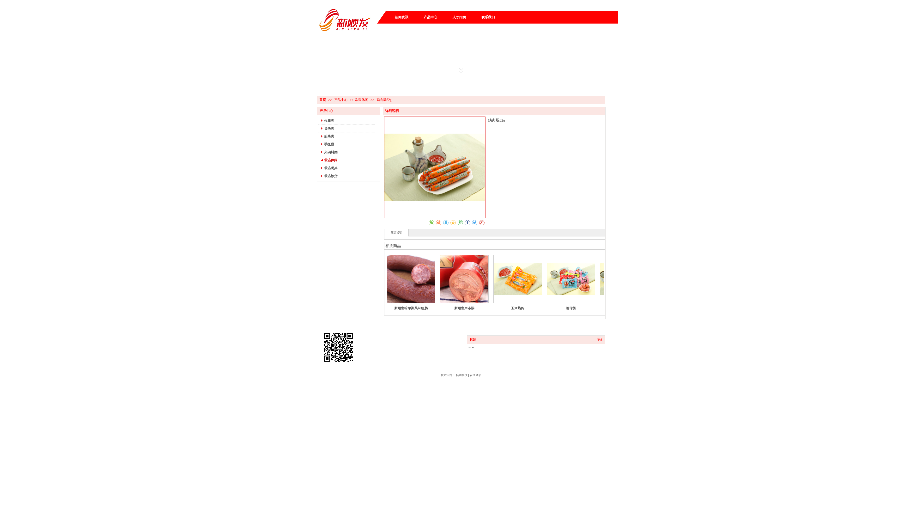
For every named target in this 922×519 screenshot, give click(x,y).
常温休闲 (361, 100)
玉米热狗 (517, 308)
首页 (322, 100)
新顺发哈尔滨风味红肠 (411, 308)
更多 (600, 339)
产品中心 (341, 100)
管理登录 (475, 375)
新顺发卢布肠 (464, 308)
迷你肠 (571, 308)
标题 (473, 339)
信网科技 (461, 375)
